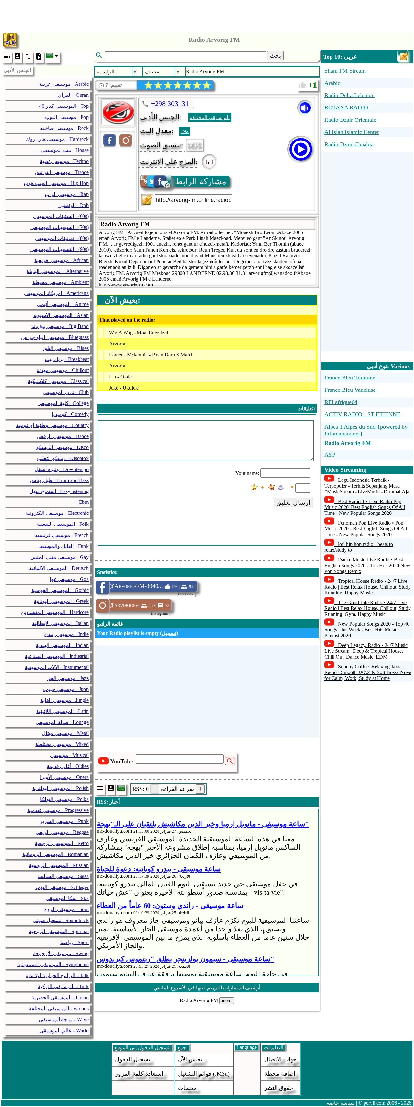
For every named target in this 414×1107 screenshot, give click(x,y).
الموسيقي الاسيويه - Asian (61, 315)
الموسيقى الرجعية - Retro (62, 843)
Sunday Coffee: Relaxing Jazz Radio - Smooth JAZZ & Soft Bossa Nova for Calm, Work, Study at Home (367, 672)
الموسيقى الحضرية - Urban (60, 997)
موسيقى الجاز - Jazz (67, 678)
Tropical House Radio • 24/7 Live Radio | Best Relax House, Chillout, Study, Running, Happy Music (368, 586)
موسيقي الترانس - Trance (62, 172)
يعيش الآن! (191, 1059)
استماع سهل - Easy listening (59, 491)
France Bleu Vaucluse (350, 390)
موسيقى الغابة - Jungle (64, 700)
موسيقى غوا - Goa (69, 579)
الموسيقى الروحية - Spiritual (59, 931)
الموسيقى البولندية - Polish (60, 788)
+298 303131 (170, 103)
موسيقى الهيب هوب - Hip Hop (56, 183)
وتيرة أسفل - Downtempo (62, 469)
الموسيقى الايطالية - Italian (60, 623)
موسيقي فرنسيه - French (62, 535)
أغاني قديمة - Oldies (68, 766)
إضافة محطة (279, 1073)
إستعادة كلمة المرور (139, 1073)
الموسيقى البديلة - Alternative (58, 271)
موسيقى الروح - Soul (66, 909)
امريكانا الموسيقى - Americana (56, 293)
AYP (329, 454)
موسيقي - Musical (69, 755)
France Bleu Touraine (349, 377)
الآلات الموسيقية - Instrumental (57, 667)
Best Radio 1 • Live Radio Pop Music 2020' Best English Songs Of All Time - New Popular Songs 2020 (364, 507)
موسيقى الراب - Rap (67, 194)
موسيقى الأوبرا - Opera (64, 777)
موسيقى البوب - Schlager (62, 887)
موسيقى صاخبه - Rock (64, 128)
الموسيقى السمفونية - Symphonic (53, 964)
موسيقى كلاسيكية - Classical (58, 381)
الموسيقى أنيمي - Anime (63, 304)
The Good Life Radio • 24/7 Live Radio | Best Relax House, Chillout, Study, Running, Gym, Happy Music (368, 608)
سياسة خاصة (341, 1103)
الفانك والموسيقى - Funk (62, 546)
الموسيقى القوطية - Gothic (60, 590)
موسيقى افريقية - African (61, 260)
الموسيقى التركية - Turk (63, 986)
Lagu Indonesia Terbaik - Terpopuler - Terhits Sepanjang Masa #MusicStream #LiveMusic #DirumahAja (366, 485)
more (226, 1000)
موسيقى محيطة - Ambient (60, 282)
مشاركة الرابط (200, 181)
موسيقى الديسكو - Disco (62, 447)
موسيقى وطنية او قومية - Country (52, 425)
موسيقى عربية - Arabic (64, 84)
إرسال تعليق (293, 502)
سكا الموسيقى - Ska (67, 898)
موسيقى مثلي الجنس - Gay (59, 557)
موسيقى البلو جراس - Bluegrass (55, 337)
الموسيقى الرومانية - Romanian (55, 854)
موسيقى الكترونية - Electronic (57, 513)
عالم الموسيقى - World (64, 1030)
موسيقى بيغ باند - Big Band (60, 326)
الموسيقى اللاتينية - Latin (62, 711)
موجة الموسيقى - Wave (64, 1019)
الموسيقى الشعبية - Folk (63, 524)
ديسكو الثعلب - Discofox (63, 458)
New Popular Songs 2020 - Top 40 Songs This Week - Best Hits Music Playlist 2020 (366, 629)
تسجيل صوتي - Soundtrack (61, 920)
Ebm (84, 502)
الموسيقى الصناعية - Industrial (57, 656)
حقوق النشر (278, 1088)
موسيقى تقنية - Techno (64, 161)
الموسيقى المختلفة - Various (59, 1008)
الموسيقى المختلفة (210, 117)
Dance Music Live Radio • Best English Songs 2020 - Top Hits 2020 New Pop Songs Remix (367, 565)
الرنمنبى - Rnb (73, 205)
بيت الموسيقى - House (65, 150)
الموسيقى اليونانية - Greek (61, 601)
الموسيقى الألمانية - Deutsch (59, 568)
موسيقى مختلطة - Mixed (62, 744)
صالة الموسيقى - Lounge (62, 722)
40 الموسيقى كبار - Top (64, 106)
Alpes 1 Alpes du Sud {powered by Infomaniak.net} (366, 430)
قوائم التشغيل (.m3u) (204, 1073)
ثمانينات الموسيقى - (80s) (62, 238)
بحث (275, 55)
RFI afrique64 (340, 402)
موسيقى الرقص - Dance (63, 436)
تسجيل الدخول (132, 1059)
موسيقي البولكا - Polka (64, 799)
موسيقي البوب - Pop (67, 117)
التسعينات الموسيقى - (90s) (59, 249)
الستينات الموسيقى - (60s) (61, 216)
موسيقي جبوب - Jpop (66, 689)
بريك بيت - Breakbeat (67, 359)
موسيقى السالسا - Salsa (63, 876)
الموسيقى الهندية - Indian (62, 645)
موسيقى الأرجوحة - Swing (61, 953)
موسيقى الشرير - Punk (64, 821)
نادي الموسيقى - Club (66, 392)
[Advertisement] (207, 14)
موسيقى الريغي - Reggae (62, 832)
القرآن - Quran (73, 95)
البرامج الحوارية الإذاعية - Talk (57, 975)
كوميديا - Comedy (70, 414)
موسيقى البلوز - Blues (65, 348)
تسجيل (169, 633)
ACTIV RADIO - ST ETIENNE (362, 414)
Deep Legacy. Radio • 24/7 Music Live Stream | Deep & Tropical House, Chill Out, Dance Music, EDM (366, 651)
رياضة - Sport (74, 942)
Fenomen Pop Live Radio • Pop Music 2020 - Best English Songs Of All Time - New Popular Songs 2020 (365, 528)
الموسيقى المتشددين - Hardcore (55, 612)
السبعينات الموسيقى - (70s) (59, 227)
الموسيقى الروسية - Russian (59, 865)
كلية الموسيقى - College (63, 403)
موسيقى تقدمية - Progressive (58, 810)
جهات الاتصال (280, 1059)
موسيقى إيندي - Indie (66, 634)
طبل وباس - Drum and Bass (59, 480)
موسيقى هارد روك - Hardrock (57, 139)
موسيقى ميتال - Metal (65, 733)
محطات (187, 1088)
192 (185, 131)
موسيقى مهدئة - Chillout (63, 370)
